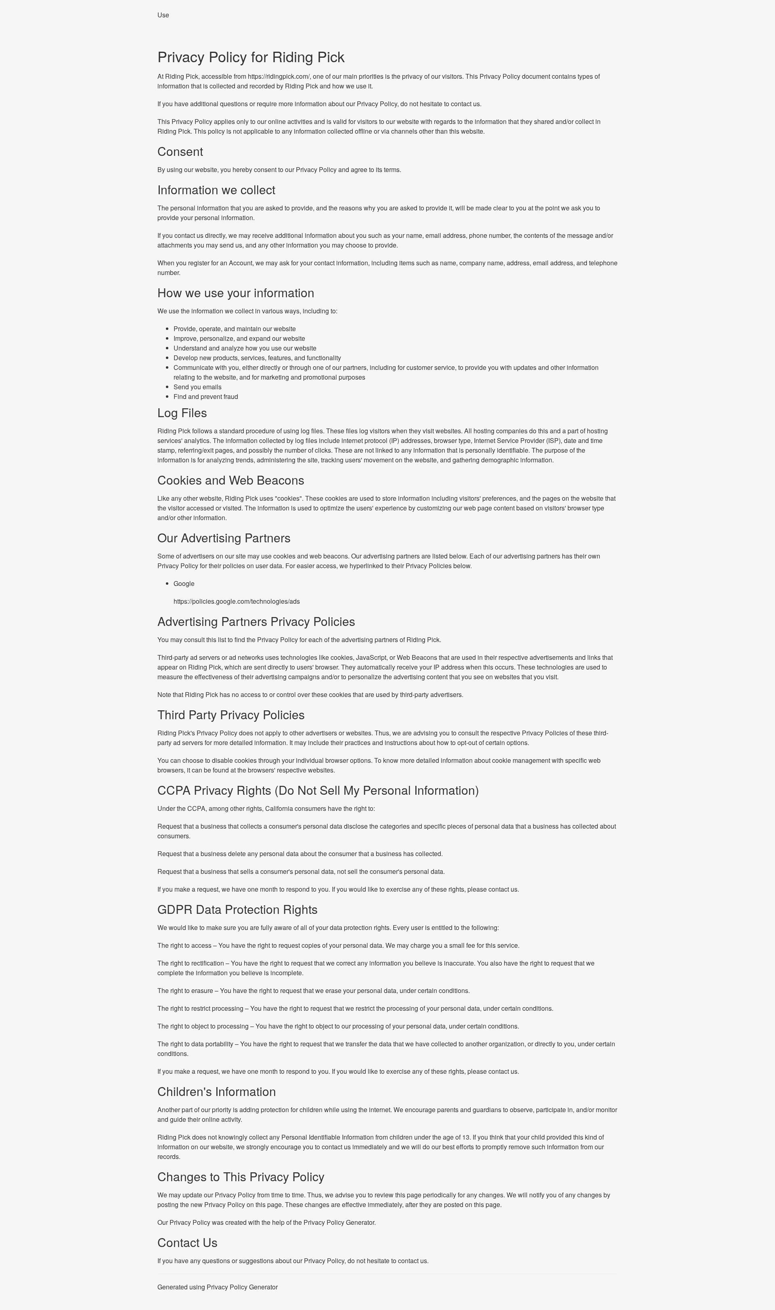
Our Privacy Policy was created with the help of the (230, 1222)
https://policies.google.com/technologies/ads (237, 601)
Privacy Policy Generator (339, 1222)
